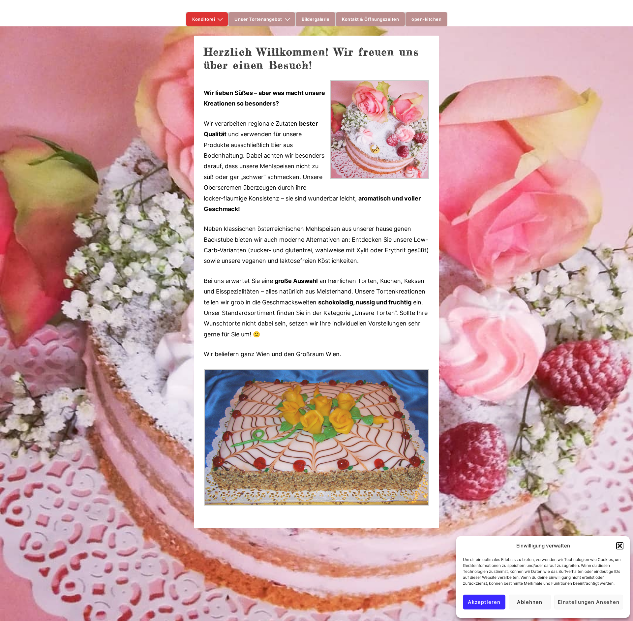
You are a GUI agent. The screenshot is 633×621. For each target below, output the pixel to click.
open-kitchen (426, 19)
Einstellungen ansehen (588, 602)
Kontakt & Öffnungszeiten (370, 19)
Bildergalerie (316, 19)
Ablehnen (529, 602)
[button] (620, 546)
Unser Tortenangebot (258, 19)
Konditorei (203, 19)
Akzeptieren (484, 602)
